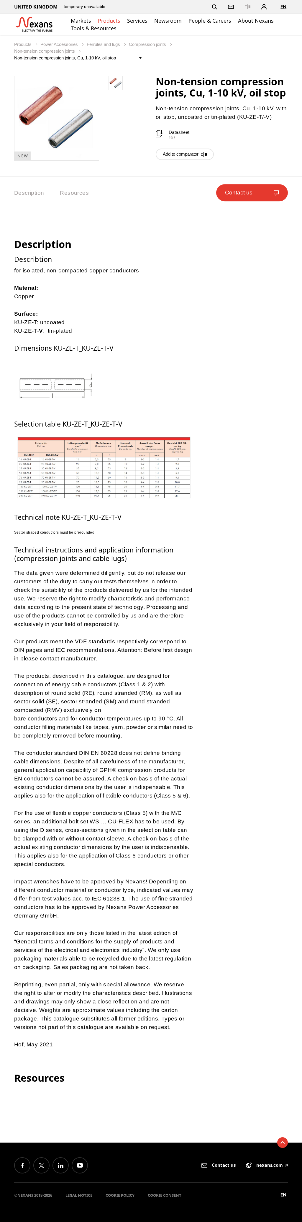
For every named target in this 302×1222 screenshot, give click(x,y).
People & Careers (209, 20)
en (283, 6)
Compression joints (148, 44)
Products (109, 20)
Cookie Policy (120, 1195)
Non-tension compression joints (45, 51)
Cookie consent (164, 1195)
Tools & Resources (93, 28)
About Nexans (256, 20)
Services (137, 20)
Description (29, 193)
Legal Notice (78, 1195)
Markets (81, 20)
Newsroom (168, 20)
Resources (74, 193)
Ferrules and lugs (104, 44)
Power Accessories (59, 44)
